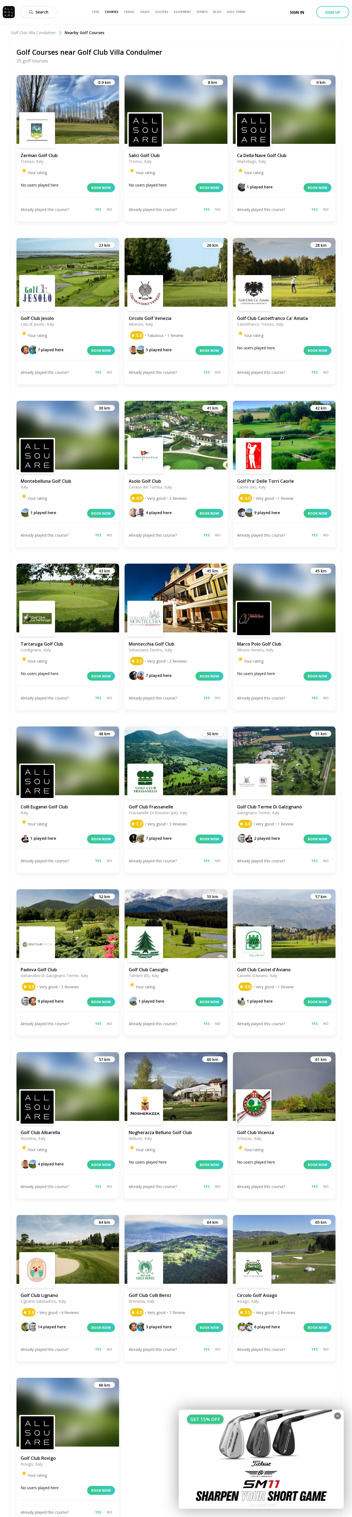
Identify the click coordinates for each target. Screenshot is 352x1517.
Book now (101, 187)
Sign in (297, 12)
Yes (98, 209)
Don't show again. (263, 1504)
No (109, 209)
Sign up (332, 12)
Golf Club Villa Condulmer (33, 32)
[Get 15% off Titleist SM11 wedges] (261, 1459)
